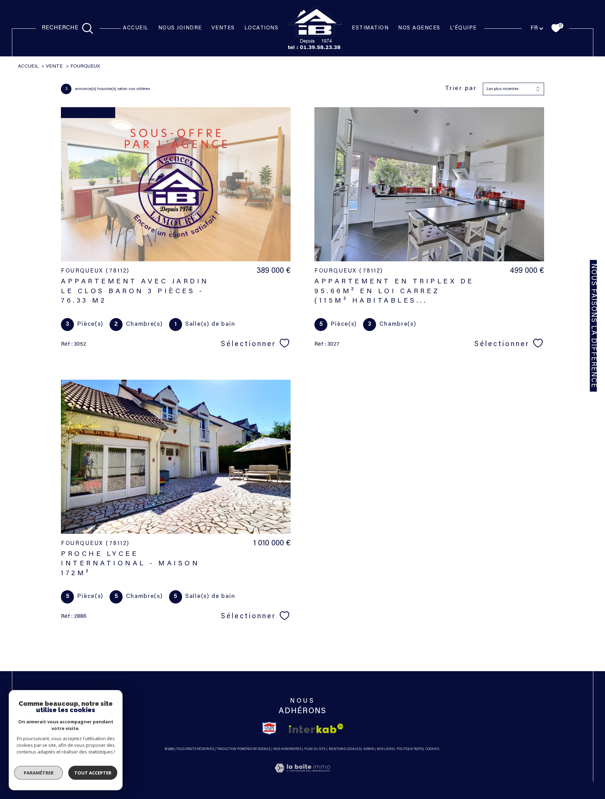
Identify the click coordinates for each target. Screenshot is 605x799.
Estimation (370, 28)
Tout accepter (92, 773)
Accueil (136, 28)
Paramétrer (39, 773)
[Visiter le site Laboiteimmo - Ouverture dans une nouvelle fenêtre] (302, 777)
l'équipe (463, 28)
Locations (261, 28)
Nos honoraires (287, 749)
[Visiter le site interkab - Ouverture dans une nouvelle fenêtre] (316, 728)
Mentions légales (345, 749)
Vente (54, 66)
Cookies (432, 749)
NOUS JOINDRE (180, 28)
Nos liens (385, 749)
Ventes (223, 28)
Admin (368, 749)
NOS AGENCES (419, 28)
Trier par (461, 88)
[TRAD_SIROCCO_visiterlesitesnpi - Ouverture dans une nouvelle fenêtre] (269, 728)
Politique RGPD (410, 749)
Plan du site (315, 749)
